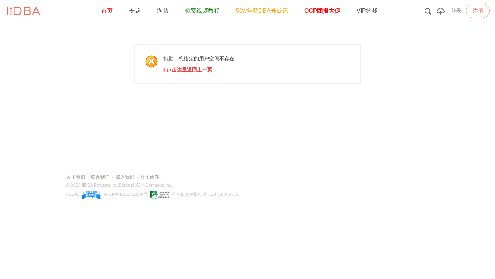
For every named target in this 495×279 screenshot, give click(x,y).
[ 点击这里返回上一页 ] (189, 69)
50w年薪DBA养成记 (262, 11)
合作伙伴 (149, 177)
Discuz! (126, 185)
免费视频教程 (202, 11)
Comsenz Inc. (158, 185)
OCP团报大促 (322, 11)
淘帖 (163, 11)
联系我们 (100, 177)
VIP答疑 (367, 11)
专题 (135, 11)
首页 (107, 11)
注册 (478, 11)
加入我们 (125, 177)
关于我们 (75, 177)
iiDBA (87, 185)
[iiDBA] (25, 20)
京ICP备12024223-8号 (125, 194)
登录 (456, 11)
